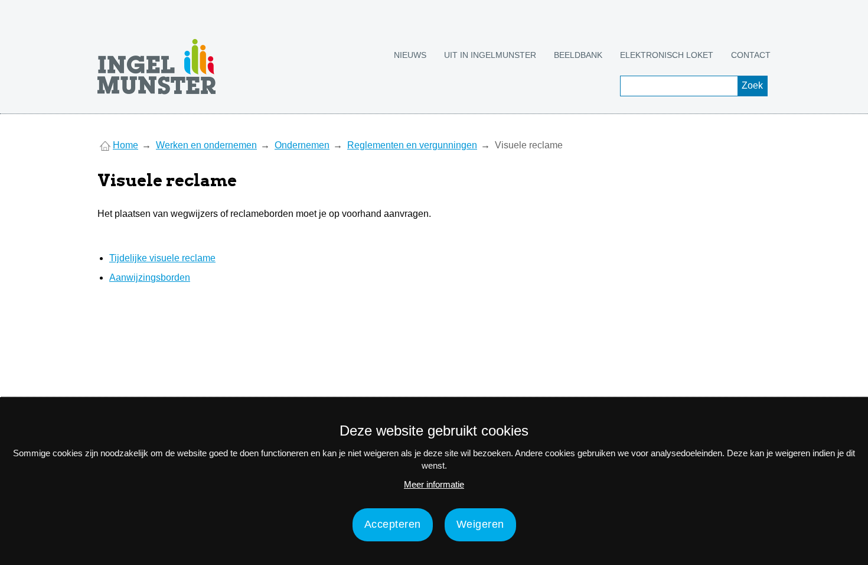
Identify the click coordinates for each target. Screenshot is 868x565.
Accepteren (392, 524)
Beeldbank (578, 55)
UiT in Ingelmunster (490, 55)
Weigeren (480, 524)
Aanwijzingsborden (149, 277)
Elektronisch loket (666, 55)
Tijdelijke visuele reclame (162, 258)
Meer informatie (434, 484)
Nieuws (410, 55)
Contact (751, 55)
